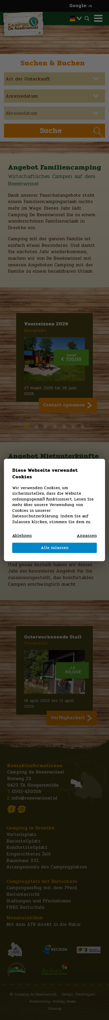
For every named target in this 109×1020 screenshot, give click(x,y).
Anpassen (87, 536)
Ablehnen (22, 536)
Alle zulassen (55, 548)
